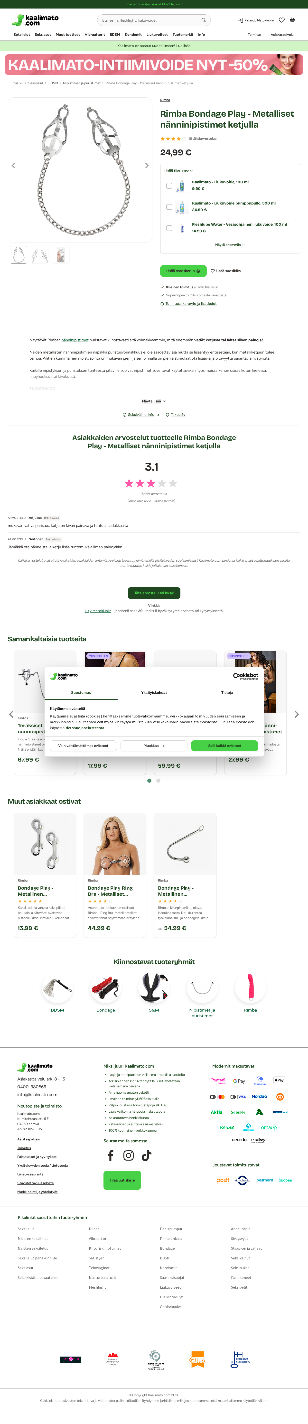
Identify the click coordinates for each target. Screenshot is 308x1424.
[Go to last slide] (12, 714)
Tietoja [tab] (227, 692)
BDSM (115, 34)
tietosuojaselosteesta (85, 728)
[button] (204, 20)
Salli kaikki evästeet (224, 746)
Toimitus (254, 35)
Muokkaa (151, 746)
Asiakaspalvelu (282, 35)
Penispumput (171, 1229)
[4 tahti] (178, 138)
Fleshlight (97, 1287)
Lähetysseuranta (30, 1174)
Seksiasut (43, 34)
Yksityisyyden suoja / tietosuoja (42, 1165)
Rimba (165, 100)
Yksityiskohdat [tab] (154, 692)
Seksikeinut (240, 1258)
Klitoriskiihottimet (105, 1248)
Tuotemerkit (183, 34)
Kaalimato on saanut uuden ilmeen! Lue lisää (154, 46)
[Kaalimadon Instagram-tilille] (128, 1155)
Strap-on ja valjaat (246, 1248)
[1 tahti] (162, 138)
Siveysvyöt (239, 1238)
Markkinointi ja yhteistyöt (37, 1192)
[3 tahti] (173, 138)
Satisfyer (96, 1258)
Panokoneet (241, 1277)
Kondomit (133, 34)
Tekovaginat (99, 1268)
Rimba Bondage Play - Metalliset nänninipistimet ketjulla (227, 119)
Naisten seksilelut (33, 1248)
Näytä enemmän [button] (228, 245)
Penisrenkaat (171, 1238)
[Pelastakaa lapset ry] (70, 1360)
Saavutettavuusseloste (35, 1183)
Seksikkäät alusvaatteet (38, 1277)
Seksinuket (240, 1268)
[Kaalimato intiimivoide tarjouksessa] (154, 64)
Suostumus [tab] (81, 692)
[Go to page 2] (158, 781)
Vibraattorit (95, 34)
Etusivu (17, 83)
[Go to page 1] (149, 781)
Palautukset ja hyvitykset (37, 1157)
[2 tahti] (168, 138)
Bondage (167, 1248)
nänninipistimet (75, 340)
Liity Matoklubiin (98, 611)
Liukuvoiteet (157, 34)
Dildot (94, 1229)
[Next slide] (296, 714)
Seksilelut (22, 34)
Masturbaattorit (102, 1277)
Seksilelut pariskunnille (37, 1258)
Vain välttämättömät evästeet (83, 746)
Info (201, 34)
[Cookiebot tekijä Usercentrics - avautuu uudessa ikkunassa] (236, 676)
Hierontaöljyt (171, 1297)
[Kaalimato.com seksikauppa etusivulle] (52, 20)
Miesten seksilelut (33, 1238)
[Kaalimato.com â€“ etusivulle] (35, 1067)
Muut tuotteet (68, 34)
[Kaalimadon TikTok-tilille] (147, 1155)
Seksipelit (239, 1287)
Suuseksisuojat (172, 1277)
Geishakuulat (171, 1306)
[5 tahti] (184, 138)
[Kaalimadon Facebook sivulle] (110, 1155)
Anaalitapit (240, 1229)
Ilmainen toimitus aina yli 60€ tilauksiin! (154, 4)
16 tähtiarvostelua (202, 139)
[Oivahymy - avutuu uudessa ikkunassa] (197, 1360)
